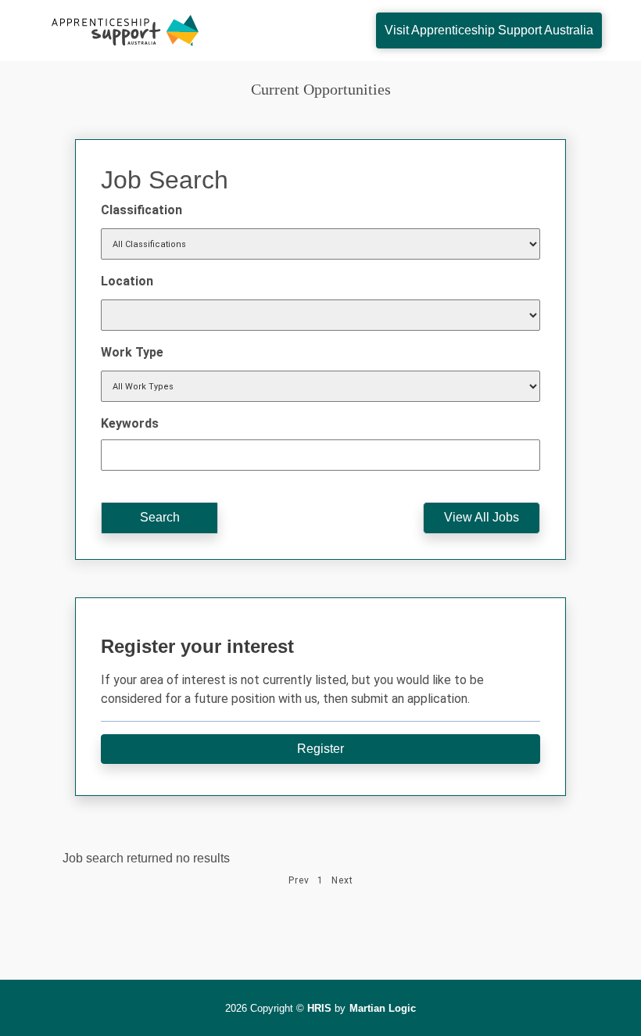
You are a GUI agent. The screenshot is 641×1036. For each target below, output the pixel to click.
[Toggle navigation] (294, 30)
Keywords (130, 423)
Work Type (132, 352)
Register (320, 748)
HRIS (319, 1008)
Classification (141, 210)
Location (127, 281)
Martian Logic (382, 1008)
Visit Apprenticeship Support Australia (489, 30)
